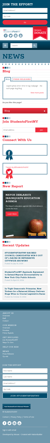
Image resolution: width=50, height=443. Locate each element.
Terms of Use (28, 417)
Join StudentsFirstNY (10, 340)
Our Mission (9, 325)
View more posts (37, 92)
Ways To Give (8, 343)
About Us (8, 313)
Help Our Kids (10, 347)
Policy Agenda (8, 333)
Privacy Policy (16, 417)
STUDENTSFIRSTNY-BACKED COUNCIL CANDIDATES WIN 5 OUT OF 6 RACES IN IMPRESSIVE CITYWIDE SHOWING (24, 257)
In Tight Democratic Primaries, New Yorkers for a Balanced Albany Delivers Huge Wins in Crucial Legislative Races (25, 291)
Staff (4, 318)
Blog (25, 110)
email (14, 430)
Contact (5, 321)
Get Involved (10, 337)
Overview (6, 316)
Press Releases (22, 79)
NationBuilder (37, 434)
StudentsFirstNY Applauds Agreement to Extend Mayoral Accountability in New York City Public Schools (24, 275)
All (8, 79)
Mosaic (17, 434)
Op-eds (5, 356)
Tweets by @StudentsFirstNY (17, 167)
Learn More (12, 214)
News (6, 351)
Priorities (6, 330)
